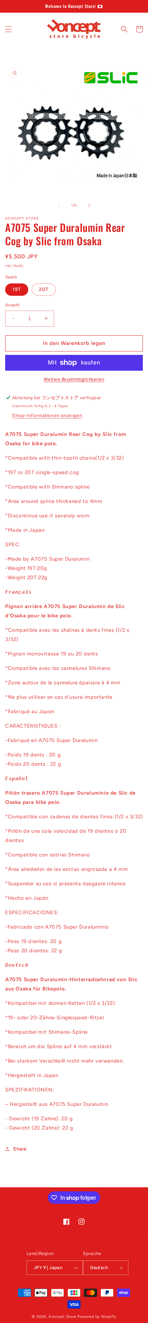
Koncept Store (62, 1316)
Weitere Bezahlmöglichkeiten (74, 379)
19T (16, 289)
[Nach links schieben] (58, 205)
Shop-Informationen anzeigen (47, 415)
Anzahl (12, 304)
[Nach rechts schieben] (89, 205)
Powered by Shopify (96, 1316)
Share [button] (20, 1149)
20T (44, 289)
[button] (8, 29)
